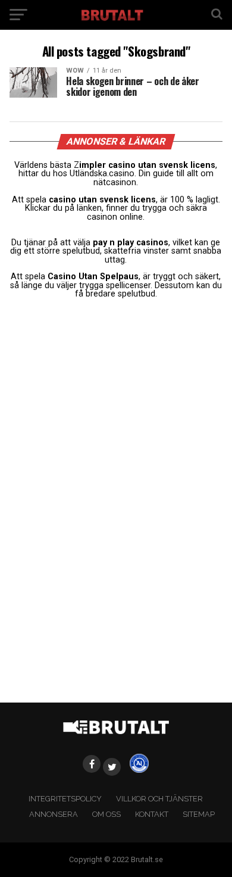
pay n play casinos (130, 243)
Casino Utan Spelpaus (93, 276)
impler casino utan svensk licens (147, 165)
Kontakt (151, 814)
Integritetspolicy (65, 798)
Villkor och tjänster (159, 798)
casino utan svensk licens (102, 200)
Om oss (106, 814)
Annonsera (53, 814)
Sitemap (199, 814)
